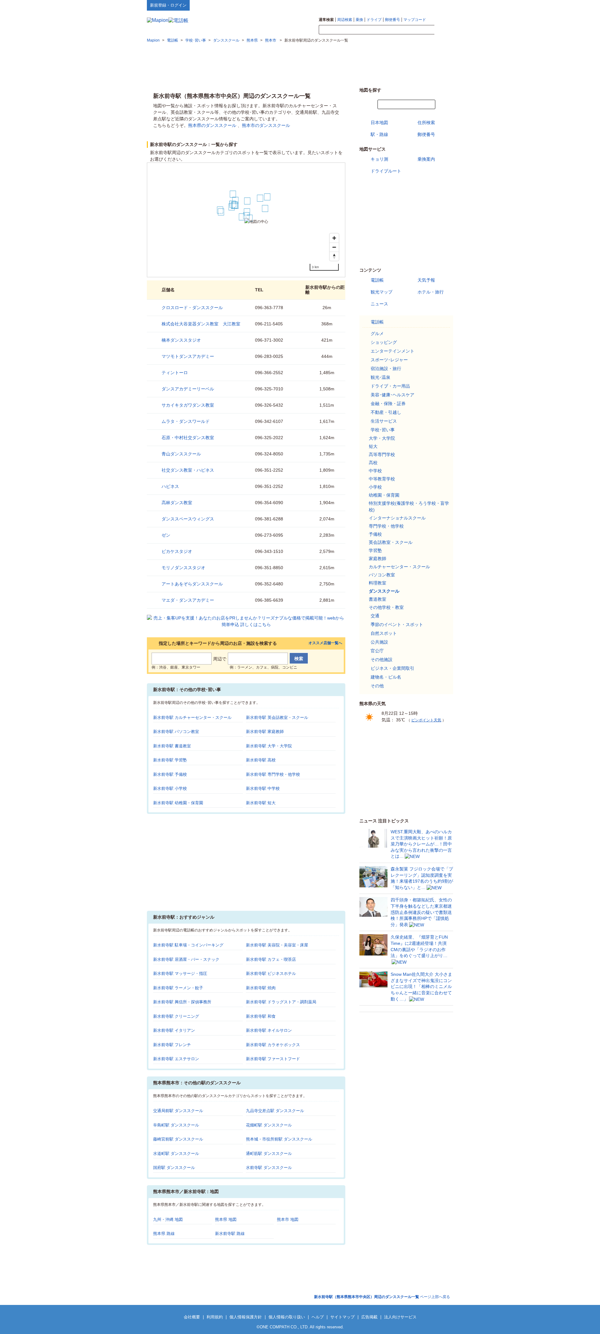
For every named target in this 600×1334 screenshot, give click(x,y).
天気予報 (426, 280)
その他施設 (381, 659)
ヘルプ (423, 5)
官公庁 (377, 650)
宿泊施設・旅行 (386, 368)
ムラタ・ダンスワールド (186, 421)
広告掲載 (369, 1317)
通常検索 (326, 20)
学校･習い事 (383, 429)
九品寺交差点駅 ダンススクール (275, 1110)
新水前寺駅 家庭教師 (265, 731)
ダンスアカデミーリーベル (188, 388)
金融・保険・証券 (388, 403)
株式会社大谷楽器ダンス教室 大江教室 (201, 323)
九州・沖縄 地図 (168, 1219)
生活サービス (384, 421)
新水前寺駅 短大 (261, 802)
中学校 (375, 470)
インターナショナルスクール (397, 517)
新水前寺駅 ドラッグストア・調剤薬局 (281, 1002)
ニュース (379, 303)
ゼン (166, 535)
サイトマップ (442, 5)
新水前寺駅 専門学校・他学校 (273, 774)
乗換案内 (426, 159)
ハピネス (170, 486)
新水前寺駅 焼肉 (261, 987)
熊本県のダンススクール (212, 125)
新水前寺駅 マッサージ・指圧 (180, 973)
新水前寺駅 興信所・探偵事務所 (182, 1002)
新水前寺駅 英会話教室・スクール (277, 717)
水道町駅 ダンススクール (176, 1153)
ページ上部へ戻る (382, 1297)
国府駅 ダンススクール (174, 1167)
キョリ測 (379, 159)
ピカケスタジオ (177, 551)
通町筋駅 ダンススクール (269, 1153)
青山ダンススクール (181, 453)
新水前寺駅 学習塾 (170, 760)
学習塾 (375, 550)
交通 (375, 615)
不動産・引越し (386, 412)
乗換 (359, 20)
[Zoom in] (334, 238)
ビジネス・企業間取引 (392, 668)
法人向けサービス (400, 1317)
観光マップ (381, 291)
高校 (373, 462)
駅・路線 (379, 134)
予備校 (375, 534)
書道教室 (377, 599)
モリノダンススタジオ (183, 567)
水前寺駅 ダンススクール (269, 1167)
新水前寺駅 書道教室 (172, 746)
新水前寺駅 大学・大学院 (269, 746)
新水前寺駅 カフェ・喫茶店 (271, 959)
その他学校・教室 (386, 607)
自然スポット (384, 633)
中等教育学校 (382, 478)
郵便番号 (392, 20)
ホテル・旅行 (431, 291)
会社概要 (192, 1317)
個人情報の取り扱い (286, 1317)
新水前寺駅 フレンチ (172, 1044)
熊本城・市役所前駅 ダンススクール (279, 1139)
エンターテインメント (392, 351)
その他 (377, 685)
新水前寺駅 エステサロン (176, 1058)
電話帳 (377, 280)
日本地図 (379, 122)
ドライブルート (386, 170)
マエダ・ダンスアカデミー (188, 600)
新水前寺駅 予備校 (170, 774)
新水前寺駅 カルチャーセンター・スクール (192, 717)
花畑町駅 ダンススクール (269, 1125)
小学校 (375, 486)
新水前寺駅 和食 (261, 1016)
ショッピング (384, 342)
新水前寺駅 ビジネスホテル (271, 973)
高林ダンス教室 (177, 502)
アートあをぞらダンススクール (192, 583)
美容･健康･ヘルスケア (392, 394)
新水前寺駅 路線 (230, 1233)
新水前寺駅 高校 (261, 760)
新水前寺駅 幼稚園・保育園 (178, 802)
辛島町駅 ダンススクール (176, 1125)
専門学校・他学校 (386, 526)
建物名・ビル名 (386, 677)
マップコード (414, 20)
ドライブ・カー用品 (390, 386)
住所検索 (426, 122)
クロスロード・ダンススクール (192, 307)
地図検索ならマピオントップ (391, 5)
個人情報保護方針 (245, 1317)
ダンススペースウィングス (188, 518)
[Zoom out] (334, 247)
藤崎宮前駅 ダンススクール (178, 1139)
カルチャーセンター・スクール (399, 566)
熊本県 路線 (164, 1233)
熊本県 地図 (226, 1219)
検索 (443, 30)
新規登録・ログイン (168, 5)
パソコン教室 (382, 574)
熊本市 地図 (287, 1219)
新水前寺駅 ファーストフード (273, 1058)
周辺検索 (344, 20)
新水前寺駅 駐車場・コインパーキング (188, 945)
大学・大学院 (382, 438)
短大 (373, 446)
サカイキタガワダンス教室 (188, 405)
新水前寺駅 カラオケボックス (273, 1044)
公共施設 (379, 641)
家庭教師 (377, 558)
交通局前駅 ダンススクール (178, 1110)
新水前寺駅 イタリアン (174, 1030)
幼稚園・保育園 (384, 495)
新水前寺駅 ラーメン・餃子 (178, 987)
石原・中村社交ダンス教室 (188, 437)
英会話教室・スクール (390, 542)
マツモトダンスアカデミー (188, 356)
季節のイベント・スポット (397, 624)
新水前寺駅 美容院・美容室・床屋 (277, 945)
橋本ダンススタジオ (181, 340)
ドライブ (374, 20)
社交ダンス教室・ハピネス (188, 470)
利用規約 (215, 1317)
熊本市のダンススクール (266, 125)
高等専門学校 (382, 454)
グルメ (377, 333)
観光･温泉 (380, 377)
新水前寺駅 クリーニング (176, 1016)
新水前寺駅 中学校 (263, 788)
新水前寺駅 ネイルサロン (269, 1030)
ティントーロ (175, 372)
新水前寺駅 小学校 (170, 788)
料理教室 (377, 582)
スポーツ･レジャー (389, 359)
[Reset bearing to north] (334, 256)
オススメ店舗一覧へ (325, 643)
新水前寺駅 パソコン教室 (176, 731)
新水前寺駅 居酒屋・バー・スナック (186, 959)
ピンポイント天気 (426, 720)
